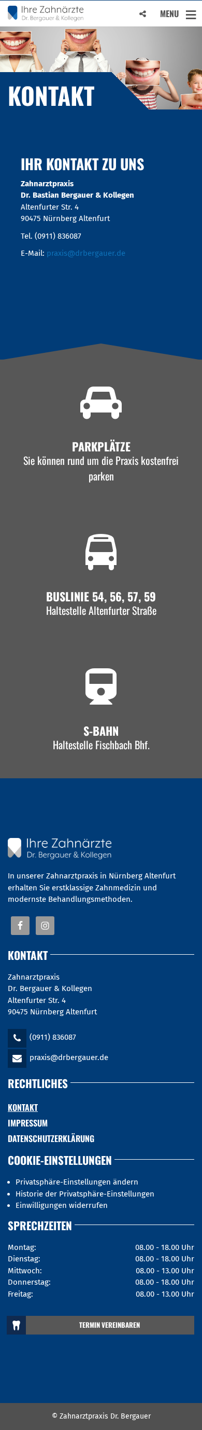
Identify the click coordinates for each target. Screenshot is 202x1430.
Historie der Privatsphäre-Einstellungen (85, 1194)
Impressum (28, 1123)
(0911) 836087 (53, 1037)
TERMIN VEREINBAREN (109, 1324)
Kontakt (23, 1107)
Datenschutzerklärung (51, 1138)
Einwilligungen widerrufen (62, 1205)
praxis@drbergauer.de (86, 253)
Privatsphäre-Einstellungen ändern (77, 1182)
